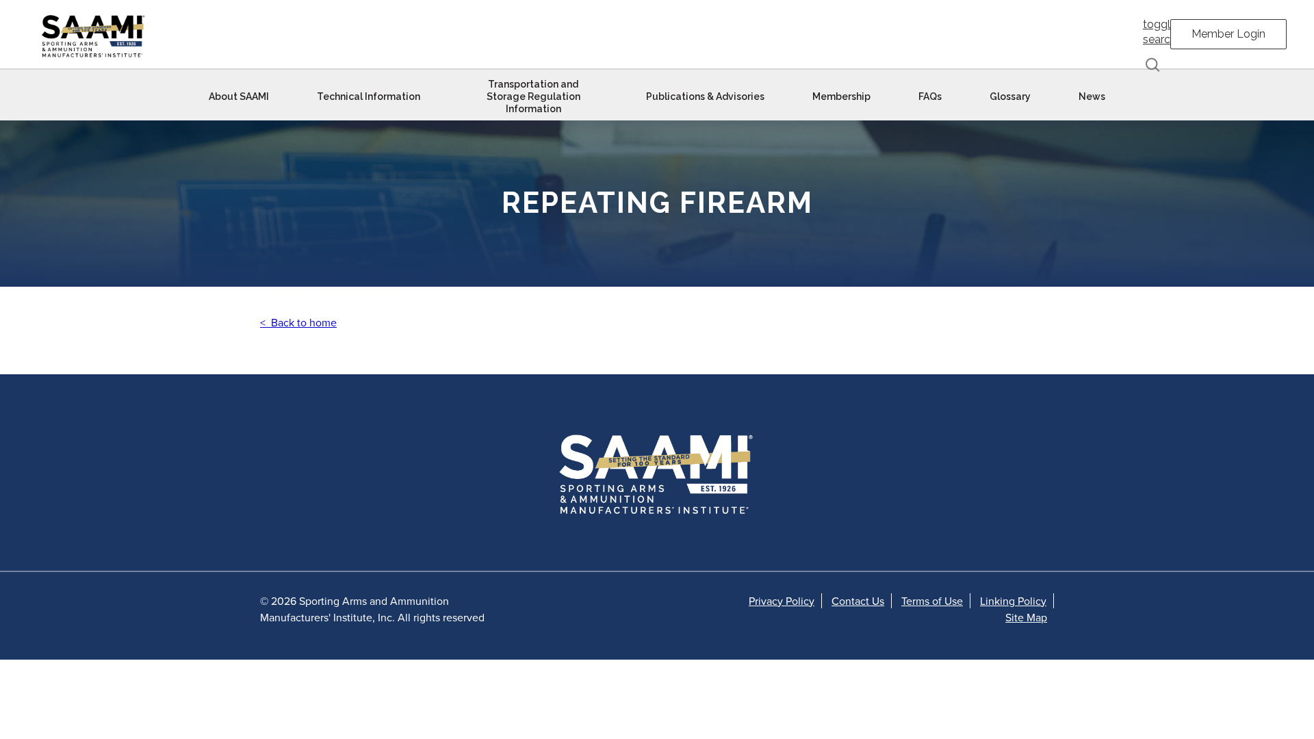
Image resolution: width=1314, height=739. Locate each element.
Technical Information (368, 96)
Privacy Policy (781, 600)
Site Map (1026, 617)
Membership (841, 96)
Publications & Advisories (705, 96)
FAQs (930, 96)
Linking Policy (1013, 600)
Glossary (1010, 96)
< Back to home (298, 322)
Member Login (1228, 33)
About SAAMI (239, 96)
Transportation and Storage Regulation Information (533, 96)
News (1092, 96)
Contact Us (858, 600)
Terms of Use (932, 600)
